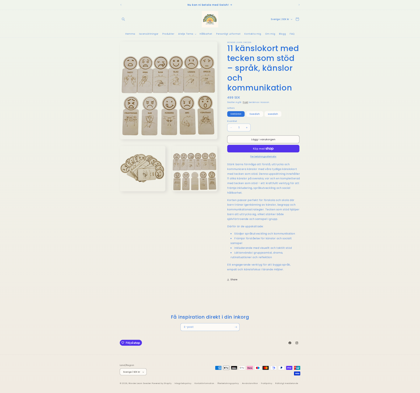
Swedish (255, 114)
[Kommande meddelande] (299, 5)
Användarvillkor (250, 383)
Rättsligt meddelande (286, 383)
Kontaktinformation (204, 383)
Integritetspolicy (183, 383)
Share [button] (234, 279)
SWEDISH (236, 114)
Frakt (245, 102)
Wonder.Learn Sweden (139, 383)
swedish (273, 114)
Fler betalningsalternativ (263, 156)
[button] (123, 19)
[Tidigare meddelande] (121, 5)
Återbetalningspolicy (228, 383)
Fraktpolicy (266, 383)
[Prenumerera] (235, 327)
